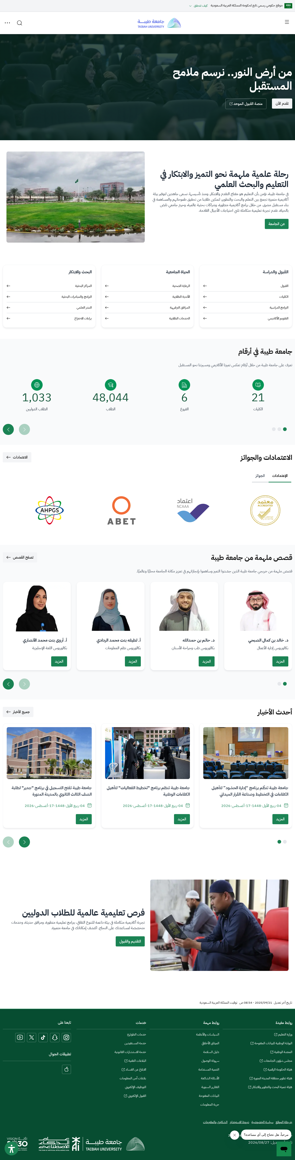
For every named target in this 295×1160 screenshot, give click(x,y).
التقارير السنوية (210, 1087)
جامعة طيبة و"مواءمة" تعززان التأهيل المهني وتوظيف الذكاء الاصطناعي (252, 791)
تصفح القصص (23, 557)
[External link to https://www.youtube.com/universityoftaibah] (20, 1037)
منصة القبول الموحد (248, 104)
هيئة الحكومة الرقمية (280, 1070)
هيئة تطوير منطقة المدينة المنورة (273, 1079)
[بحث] (19, 23)
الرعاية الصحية (181, 285)
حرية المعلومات (209, 1104)
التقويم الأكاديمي (278, 318)
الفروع (184, 409)
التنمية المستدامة (208, 1069)
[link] (255, 510)
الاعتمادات (20, 457)
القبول (284, 285)
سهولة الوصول (210, 1060)
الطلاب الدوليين (37, 409)
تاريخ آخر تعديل (283, 1002)
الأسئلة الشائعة (210, 1078)
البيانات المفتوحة (209, 1095)
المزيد (280, 661)
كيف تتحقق (200, 5)
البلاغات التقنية (137, 1061)
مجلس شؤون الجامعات (278, 1061)
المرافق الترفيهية (180, 307)
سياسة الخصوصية (262, 1122)
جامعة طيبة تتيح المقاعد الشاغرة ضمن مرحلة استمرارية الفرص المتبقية (55, 791)
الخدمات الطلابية (179, 318)
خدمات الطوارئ (136, 1034)
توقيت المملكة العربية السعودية (218, 1002)
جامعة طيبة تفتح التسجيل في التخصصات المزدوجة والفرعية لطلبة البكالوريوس (148, 791)
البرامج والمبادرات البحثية (77, 296)
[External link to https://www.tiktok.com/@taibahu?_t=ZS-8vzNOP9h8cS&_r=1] (43, 1037)
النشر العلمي (84, 307)
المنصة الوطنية (283, 1053)
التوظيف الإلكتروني (135, 1087)
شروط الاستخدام (239, 1122)
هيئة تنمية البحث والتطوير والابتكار (272, 1088)
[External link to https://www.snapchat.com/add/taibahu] (54, 1037)
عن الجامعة (276, 224)
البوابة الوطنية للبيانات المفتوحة (273, 1044)
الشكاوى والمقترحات (215, 1122)
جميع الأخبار (21, 712)
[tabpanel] (147, 510)
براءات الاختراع (83, 318)
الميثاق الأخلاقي (210, 1043)
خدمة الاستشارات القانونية (130, 1052)
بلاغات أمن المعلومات (133, 1078)
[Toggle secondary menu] (7, 22)
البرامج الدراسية (279, 307)
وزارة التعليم (285, 1035)
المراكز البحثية (83, 285)
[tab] (279, 475)
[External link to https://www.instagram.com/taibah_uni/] (66, 1037)
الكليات (283, 296)
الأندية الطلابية (181, 296)
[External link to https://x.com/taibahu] (31, 1037)
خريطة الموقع (284, 1122)
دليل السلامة (211, 1052)
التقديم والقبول (130, 941)
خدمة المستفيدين (135, 1043)
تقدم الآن (282, 103)
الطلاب (110, 409)
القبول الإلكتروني (137, 1096)
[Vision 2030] (17, 1143)
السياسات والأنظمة (207, 1034)
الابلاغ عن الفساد (136, 1070)
